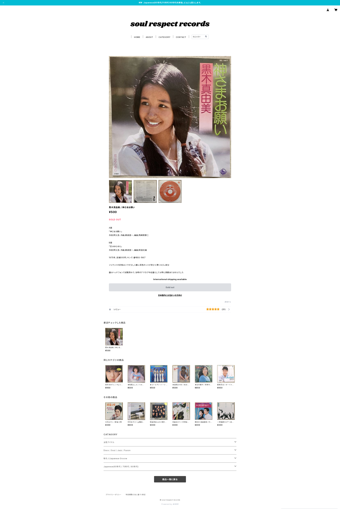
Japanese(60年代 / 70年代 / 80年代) (121, 466)
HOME (137, 37)
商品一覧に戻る (170, 479)
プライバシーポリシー (113, 495)
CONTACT (181, 37)
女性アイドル (109, 442)
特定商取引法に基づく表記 (136, 495)
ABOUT (149, 37)
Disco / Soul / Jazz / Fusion (117, 450)
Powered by (167, 504)
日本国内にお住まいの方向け (170, 295)
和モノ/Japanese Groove (115, 458)
